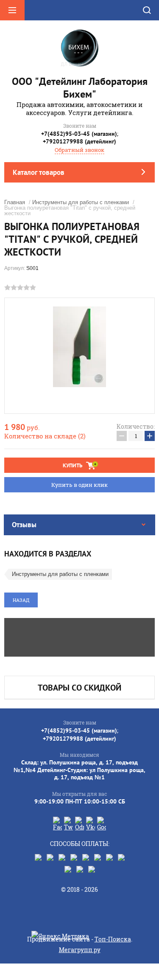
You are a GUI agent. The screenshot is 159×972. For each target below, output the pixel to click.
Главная (14, 202)
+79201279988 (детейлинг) (79, 141)
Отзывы (24, 524)
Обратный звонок (79, 150)
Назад (21, 600)
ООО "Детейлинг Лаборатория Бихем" (80, 88)
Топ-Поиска (113, 939)
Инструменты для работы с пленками (80, 202)
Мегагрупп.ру (79, 950)
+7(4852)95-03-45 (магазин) (79, 134)
